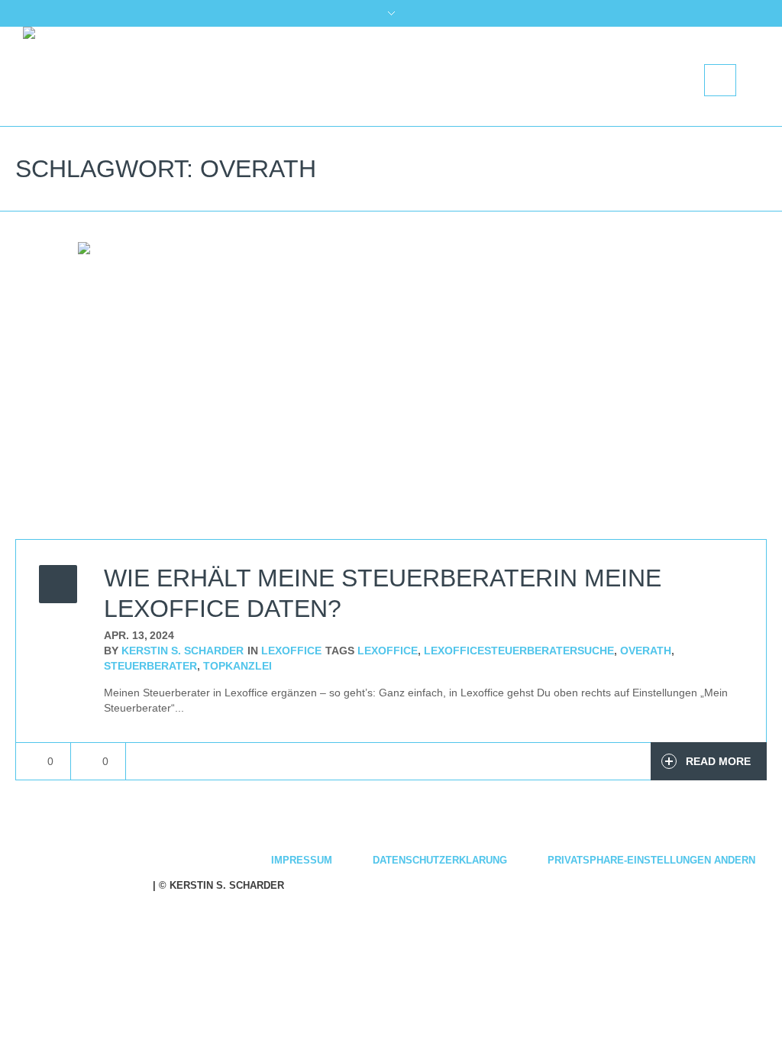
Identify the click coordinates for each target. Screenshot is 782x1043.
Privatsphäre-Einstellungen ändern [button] (651, 860)
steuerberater (150, 666)
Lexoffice (291, 650)
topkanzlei (237, 666)
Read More (718, 761)
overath (645, 650)
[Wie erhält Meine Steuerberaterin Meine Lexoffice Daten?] (391, 390)
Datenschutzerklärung (440, 860)
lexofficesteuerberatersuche (519, 650)
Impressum (301, 860)
